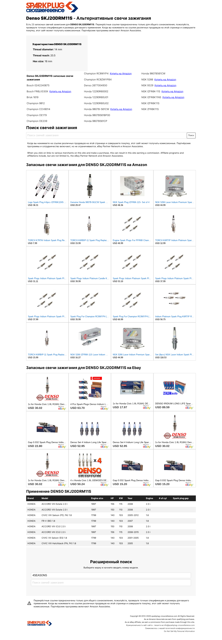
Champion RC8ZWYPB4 (98, 79)
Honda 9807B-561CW (97, 109)
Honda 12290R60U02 (96, 103)
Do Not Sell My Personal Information (179, 631)
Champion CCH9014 (38, 109)
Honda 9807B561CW (153, 73)
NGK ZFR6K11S (150, 109)
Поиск (191, 135)
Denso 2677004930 (95, 85)
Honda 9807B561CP (95, 121)
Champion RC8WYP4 (96, 73)
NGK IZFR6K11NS (151, 97)
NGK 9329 (147, 85)
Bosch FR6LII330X (37, 91)
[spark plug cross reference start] (52, 12)
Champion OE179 (37, 115)
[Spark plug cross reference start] (39, 623)
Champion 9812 (36, 103)
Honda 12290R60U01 (96, 97)
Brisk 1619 (32, 97)
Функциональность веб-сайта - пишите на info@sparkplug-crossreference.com (160, 625)
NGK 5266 (147, 79)
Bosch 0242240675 (38, 85)
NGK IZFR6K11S (150, 103)
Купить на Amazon (60, 91)
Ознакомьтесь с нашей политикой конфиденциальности (170, 628)
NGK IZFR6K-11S (151, 91)
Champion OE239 (37, 121)
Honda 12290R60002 (96, 91)
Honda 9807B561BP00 (97, 115)
